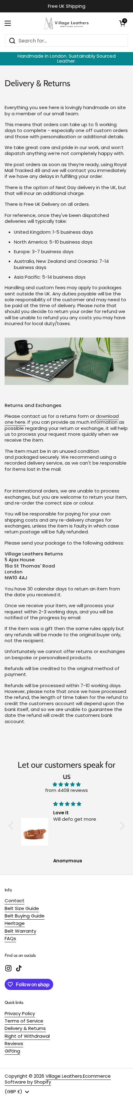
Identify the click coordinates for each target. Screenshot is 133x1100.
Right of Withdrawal (27, 1036)
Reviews (14, 1043)
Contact (14, 900)
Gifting (12, 1051)
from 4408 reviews (66, 790)
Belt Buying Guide (25, 915)
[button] (122, 23)
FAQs (10, 938)
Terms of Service (24, 1021)
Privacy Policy (20, 1013)
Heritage (15, 923)
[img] (66, 784)
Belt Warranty (20, 931)
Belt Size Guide (22, 908)
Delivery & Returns (25, 1028)
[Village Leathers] (65, 23)
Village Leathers (63, 1076)
